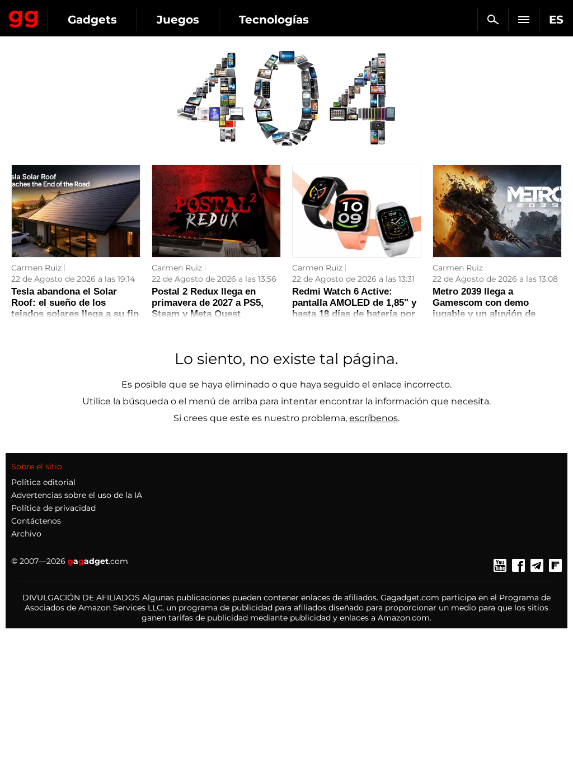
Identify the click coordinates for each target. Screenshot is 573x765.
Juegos (178, 19)
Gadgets (92, 19)
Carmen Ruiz (36, 267)
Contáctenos (36, 521)
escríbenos (373, 418)
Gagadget (24, 17)
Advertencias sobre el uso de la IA (76, 495)
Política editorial (43, 482)
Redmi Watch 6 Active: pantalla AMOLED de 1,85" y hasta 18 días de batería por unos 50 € (354, 308)
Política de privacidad (53, 508)
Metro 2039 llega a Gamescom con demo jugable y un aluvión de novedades (484, 308)
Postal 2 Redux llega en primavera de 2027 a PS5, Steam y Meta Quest (208, 302)
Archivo (26, 534)
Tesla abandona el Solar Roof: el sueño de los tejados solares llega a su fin (75, 302)
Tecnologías (274, 19)
